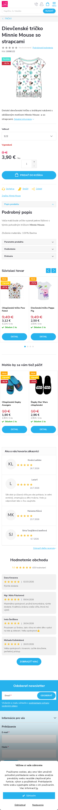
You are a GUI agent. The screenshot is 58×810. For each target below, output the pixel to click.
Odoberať (46, 695)
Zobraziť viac (29, 661)
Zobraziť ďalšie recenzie (44, 548)
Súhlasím (31, 795)
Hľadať (49, 11)
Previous (48, 270)
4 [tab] (33, 346)
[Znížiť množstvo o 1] (34, 166)
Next (53, 270)
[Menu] (54, 4)
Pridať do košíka (31, 175)
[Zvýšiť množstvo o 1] (34, 162)
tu (37, 788)
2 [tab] (27, 346)
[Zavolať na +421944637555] (36, 4)
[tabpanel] (14, 309)
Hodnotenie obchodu (29, 560)
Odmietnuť (20, 804)
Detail (14, 336)
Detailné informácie (23, 119)
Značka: (11, 195)
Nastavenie (38, 804)
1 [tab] (25, 346)
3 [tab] (30, 346)
